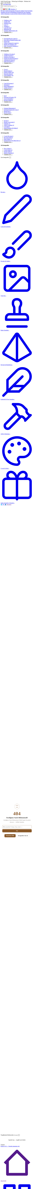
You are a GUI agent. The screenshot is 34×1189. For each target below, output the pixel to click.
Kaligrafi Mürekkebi (10, 108)
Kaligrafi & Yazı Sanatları (24, 12)
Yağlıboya (8, 20)
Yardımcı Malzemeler (10, 30)
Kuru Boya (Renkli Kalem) (12, 40)
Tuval (6, 69)
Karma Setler (8, 151)
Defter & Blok (9, 72)
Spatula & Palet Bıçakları (11, 58)
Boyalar (3, 10)
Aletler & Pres (8, 88)
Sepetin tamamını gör (14, 1146)
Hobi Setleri (8, 139)
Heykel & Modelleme (11, 12)
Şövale (6, 120)
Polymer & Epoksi (10, 97)
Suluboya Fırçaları (9, 57)
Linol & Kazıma (8, 83)
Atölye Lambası (9, 125)
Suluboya (7, 23)
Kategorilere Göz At (23, 835)
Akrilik (7, 21)
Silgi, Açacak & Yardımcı (11, 46)
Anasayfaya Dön (10, 835)
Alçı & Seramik (8, 98)
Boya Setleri (7, 148)
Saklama (7, 123)
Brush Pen (7, 111)
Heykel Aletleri (8, 100)
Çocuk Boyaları (8, 136)
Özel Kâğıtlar (8, 75)
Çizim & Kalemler (10, 10)
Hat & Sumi (7, 112)
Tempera (6, 26)
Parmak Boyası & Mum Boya (12, 140)
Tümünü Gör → (8, 32)
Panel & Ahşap (8, 74)
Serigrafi (6, 85)
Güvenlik (7, 126)
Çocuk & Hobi (14, 13)
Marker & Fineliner (10, 44)
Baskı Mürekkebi (9, 86)
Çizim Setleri (8, 150)
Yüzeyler (26, 10)
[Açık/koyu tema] (1, 8)
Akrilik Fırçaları (8, 55)
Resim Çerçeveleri (9, 122)
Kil (5, 96)
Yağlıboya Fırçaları (9, 54)
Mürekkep (7, 29)
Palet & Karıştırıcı (9, 61)
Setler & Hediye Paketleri (24, 13)
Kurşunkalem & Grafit (10, 38)
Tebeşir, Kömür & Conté (11, 43)
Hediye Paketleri (9, 153)
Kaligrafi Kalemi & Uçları (11, 109)
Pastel (6, 41)
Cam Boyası (7, 27)
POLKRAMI (7, 4)
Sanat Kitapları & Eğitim (11, 128)
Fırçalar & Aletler (19, 10)
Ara (17, 830)
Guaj (6, 24)
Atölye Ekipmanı (5, 13)
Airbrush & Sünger (9, 60)
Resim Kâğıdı (8, 71)
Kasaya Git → (4, 1146)
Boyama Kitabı (8, 137)
